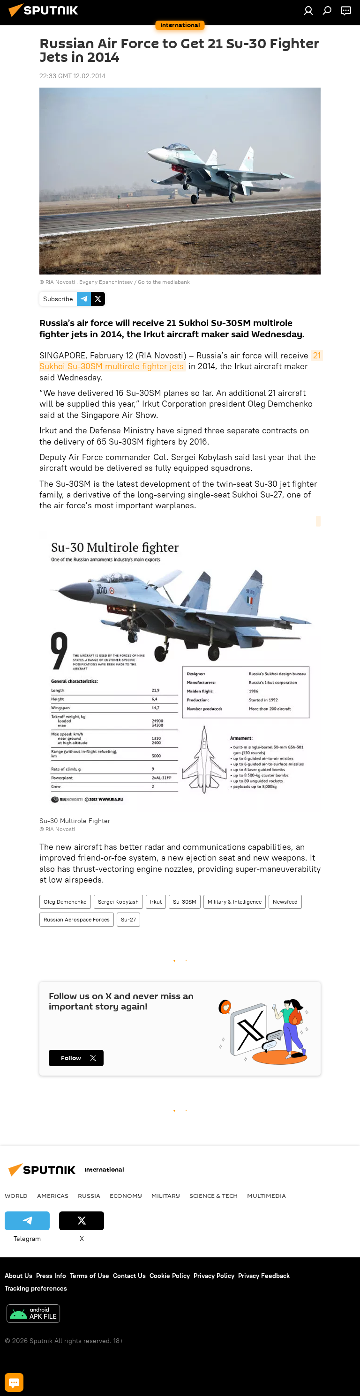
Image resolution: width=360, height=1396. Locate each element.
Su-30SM (184, 901)
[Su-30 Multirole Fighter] (180, 666)
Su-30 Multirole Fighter (74, 821)
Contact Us (129, 1275)
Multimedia (266, 1195)
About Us (18, 1275)
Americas (52, 1195)
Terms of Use (89, 1275)
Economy (126, 1195)
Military (165, 1195)
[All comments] (14, 1382)
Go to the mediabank (164, 281)
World (16, 1195)
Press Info (51, 1275)
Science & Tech (213, 1195)
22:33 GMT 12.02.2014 (72, 76)
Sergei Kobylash (118, 901)
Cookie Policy (170, 1275)
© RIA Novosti (57, 828)
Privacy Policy (214, 1275)
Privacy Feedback (264, 1275)
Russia (89, 1195)
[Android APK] (33, 1314)
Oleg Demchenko (65, 901)
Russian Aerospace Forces (77, 919)
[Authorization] (308, 10)
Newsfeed (285, 901)
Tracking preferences (36, 1288)
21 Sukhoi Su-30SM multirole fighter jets (181, 360)
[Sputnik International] (46, 18)
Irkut (156, 901)
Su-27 (128, 919)
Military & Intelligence (235, 901)
